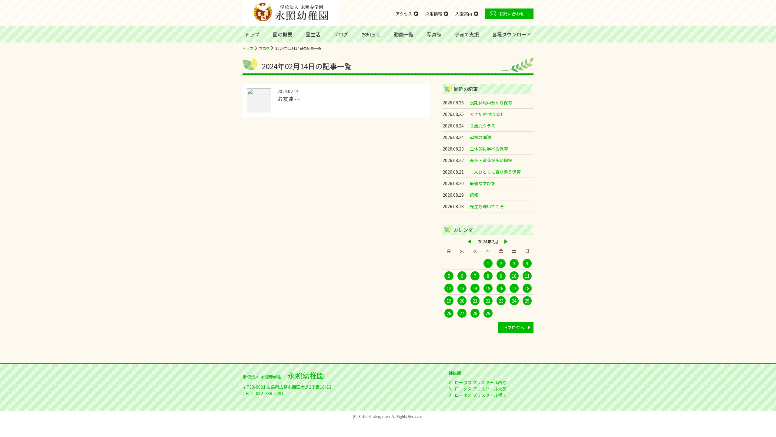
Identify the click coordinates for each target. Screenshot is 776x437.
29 (488, 313)
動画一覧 (403, 34)
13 (462, 288)
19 (449, 301)
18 (527, 288)
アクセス (404, 14)
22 (488, 301)
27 (462, 313)
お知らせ (371, 34)
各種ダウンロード (511, 34)
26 (449, 313)
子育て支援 (467, 34)
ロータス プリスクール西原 (481, 382)
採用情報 (433, 14)
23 (501, 301)
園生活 (313, 34)
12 (449, 288)
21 (475, 301)
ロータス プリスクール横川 (481, 395)
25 (527, 301)
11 (527, 276)
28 (475, 313)
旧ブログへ (513, 327)
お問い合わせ (511, 14)
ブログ (340, 34)
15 (488, 288)
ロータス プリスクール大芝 (481, 389)
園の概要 (282, 34)
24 (514, 301)
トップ (252, 34)
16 (501, 288)
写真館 (434, 34)
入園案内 (463, 14)
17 (514, 288)
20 (462, 301)
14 (475, 288)
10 (514, 276)
